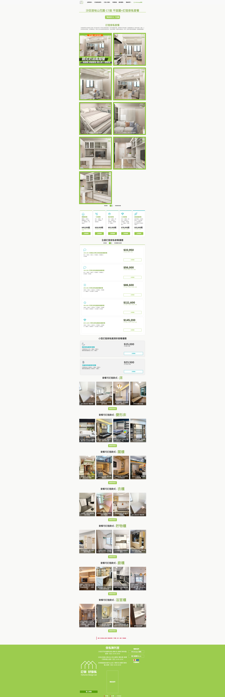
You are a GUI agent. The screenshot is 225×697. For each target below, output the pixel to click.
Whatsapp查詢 (138, 2)
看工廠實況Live (136, 656)
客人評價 (89, 691)
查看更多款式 (112, 408)
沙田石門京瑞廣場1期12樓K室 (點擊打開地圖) (112, 651)
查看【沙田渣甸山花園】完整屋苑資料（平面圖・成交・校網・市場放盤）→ (113, 638)
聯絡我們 (112, 682)
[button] (90, 2)
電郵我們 (136, 649)
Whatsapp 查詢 (136, 651)
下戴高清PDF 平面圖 (112, 17)
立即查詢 (86, 233)
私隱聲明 (136, 662)
